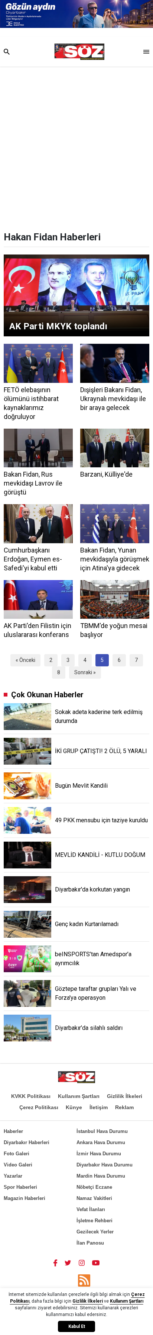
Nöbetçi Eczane (94, 1187)
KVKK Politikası (31, 1096)
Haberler (13, 1131)
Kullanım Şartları (79, 1096)
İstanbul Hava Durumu (102, 1131)
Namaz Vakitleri (94, 1198)
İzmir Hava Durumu (98, 1153)
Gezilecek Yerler (95, 1232)
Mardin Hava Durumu (100, 1176)
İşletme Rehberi (94, 1220)
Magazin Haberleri (24, 1198)
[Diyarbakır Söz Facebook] (55, 1262)
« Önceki (25, 660)
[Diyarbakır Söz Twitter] (68, 1262)
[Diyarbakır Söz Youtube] (96, 1262)
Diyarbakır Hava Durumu (104, 1165)
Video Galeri (18, 1165)
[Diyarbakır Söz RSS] (84, 1280)
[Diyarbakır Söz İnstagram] (82, 1262)
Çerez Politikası (38, 1107)
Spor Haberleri (20, 1187)
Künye (74, 1107)
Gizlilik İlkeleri (124, 1096)
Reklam (124, 1107)
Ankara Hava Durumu (100, 1142)
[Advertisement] (76, 147)
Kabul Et (76, 1326)
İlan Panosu (90, 1243)
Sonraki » (85, 672)
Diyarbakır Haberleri (26, 1142)
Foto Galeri (16, 1153)
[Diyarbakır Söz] (79, 52)
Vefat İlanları (90, 1209)
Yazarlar (13, 1176)
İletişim (98, 1107)
